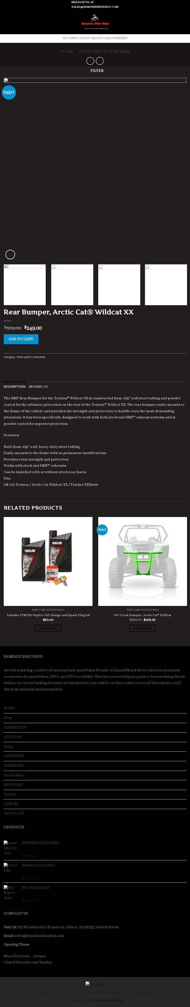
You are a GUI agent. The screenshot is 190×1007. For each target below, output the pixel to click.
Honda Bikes (14, 775)
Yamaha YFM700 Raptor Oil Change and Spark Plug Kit (48, 615)
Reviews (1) (38, 386)
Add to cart (21, 339)
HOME (9, 708)
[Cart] (182, 22)
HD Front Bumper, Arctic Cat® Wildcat (142, 615)
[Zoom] (10, 254)
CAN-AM (11, 804)
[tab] (14, 386)
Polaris (10, 794)
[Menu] (7, 22)
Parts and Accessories (104, 51)
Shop (8, 718)
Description (14, 386)
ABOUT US (12, 737)
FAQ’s (8, 746)
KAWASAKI (13, 785)
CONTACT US (15, 727)
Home (66, 51)
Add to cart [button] (48, 628)
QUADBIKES (14, 756)
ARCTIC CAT (14, 813)
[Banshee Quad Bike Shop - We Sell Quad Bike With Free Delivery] (95, 21)
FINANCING (14, 765)
